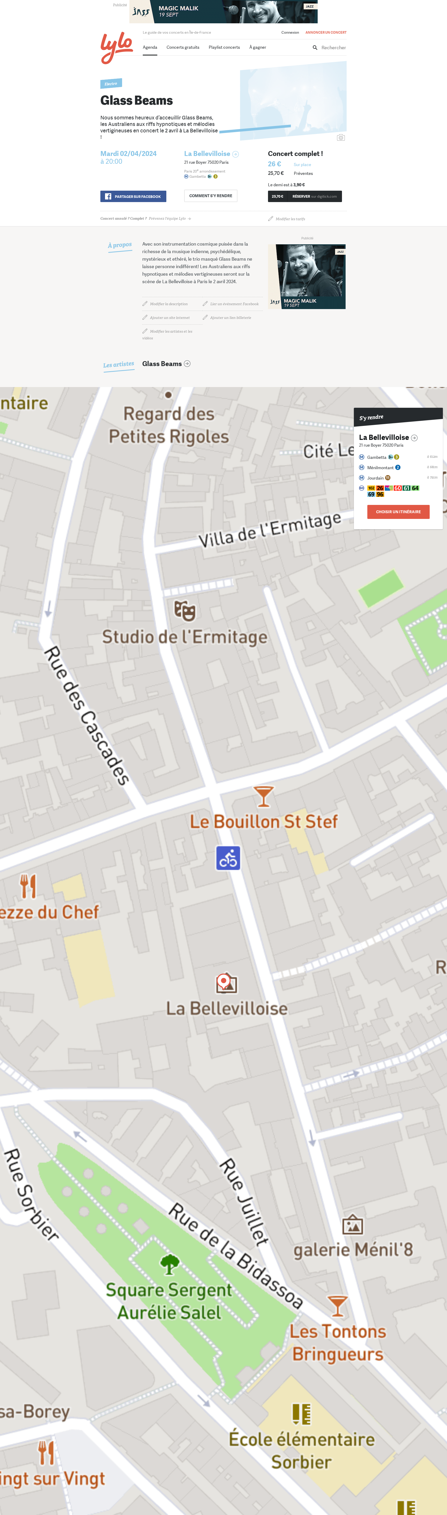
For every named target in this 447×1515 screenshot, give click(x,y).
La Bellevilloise (207, 153)
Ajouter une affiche (318, 137)
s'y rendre (210, 195)
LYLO (117, 48)
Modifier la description (169, 304)
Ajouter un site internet (170, 317)
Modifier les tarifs (290, 219)
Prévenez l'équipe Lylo (143, 218)
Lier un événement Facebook (234, 304)
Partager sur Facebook (138, 196)
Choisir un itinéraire (398, 511)
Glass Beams (162, 364)
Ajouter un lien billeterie (230, 317)
